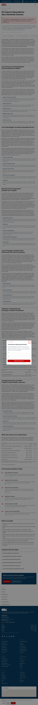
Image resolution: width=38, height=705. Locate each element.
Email (9, 356)
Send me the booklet (19, 360)
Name (8, 352)
